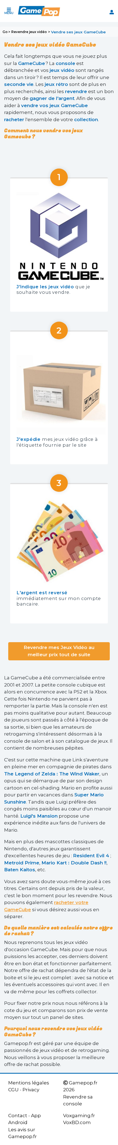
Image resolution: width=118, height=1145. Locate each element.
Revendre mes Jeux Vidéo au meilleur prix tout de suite (59, 651)
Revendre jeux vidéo (29, 32)
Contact (17, 1115)
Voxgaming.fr (79, 1115)
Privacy (31, 1089)
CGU (13, 1089)
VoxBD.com (77, 1122)
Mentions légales (28, 1083)
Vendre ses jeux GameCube (78, 32)
